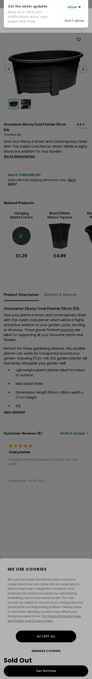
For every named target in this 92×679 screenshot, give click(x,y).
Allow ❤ (74, 7)
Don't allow (74, 20)
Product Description (21, 294)
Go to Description (19, 156)
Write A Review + (74, 433)
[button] (32, 14)
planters (67, 330)
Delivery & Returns (60, 294)
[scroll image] (13, 104)
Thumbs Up (12, 134)
